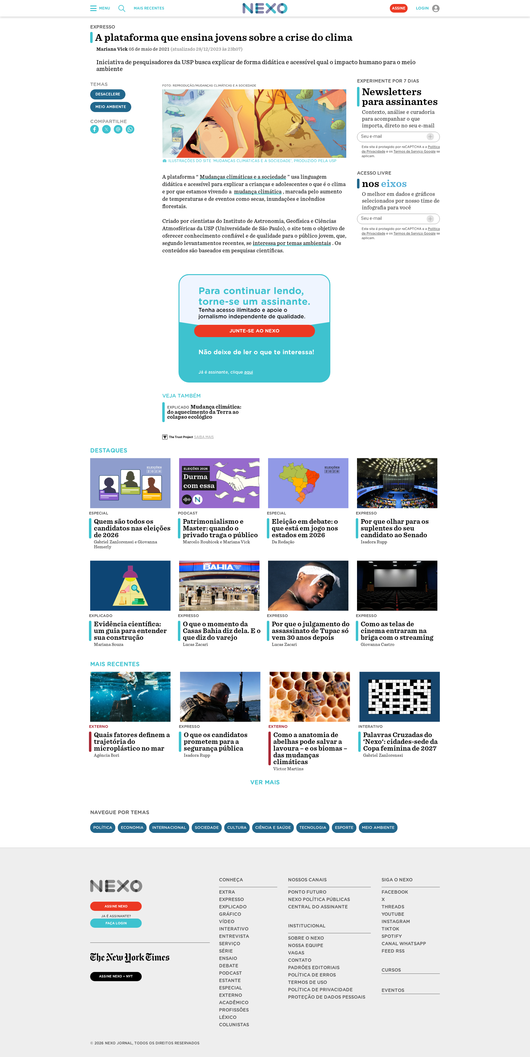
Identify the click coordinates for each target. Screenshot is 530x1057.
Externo (98, 726)
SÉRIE (226, 951)
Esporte (344, 827)
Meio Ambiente (110, 107)
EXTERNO (230, 995)
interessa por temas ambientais (292, 243)
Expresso (366, 513)
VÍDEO (226, 921)
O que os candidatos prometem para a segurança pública (216, 742)
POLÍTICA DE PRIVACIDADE (320, 989)
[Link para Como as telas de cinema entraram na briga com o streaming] (397, 586)
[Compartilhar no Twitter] (106, 129)
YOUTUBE (393, 914)
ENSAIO (228, 958)
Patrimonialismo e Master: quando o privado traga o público (220, 528)
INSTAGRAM (396, 921)
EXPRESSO (231, 899)
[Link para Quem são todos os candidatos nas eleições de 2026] (130, 483)
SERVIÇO (229, 943)
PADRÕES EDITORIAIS (314, 967)
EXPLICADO (233, 906)
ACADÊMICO (233, 1002)
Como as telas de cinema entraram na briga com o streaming (397, 631)
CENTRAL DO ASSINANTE (318, 906)
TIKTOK (390, 929)
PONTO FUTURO (307, 892)
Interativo (370, 726)
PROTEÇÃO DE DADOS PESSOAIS (326, 997)
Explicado (101, 615)
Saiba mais (204, 437)
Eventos (393, 990)
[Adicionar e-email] (430, 136)
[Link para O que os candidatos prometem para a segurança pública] (220, 697)
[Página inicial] (265, 8)
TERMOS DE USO (307, 982)
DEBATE (228, 965)
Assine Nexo (116, 906)
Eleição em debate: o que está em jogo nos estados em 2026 (305, 528)
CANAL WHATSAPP (404, 943)
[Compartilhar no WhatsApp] (130, 129)
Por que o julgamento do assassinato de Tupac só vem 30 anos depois (311, 631)
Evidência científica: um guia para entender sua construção (130, 631)
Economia (132, 827)
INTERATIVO (233, 929)
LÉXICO (227, 1017)
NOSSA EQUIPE (305, 945)
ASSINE (398, 8)
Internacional (169, 827)
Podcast (188, 513)
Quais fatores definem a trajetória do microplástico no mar (132, 742)
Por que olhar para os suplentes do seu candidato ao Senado (395, 528)
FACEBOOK (395, 892)
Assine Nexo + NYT (116, 976)
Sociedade (207, 827)
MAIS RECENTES (149, 8)
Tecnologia (312, 827)
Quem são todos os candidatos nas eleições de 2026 (132, 528)
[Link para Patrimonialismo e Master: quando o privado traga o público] (219, 483)
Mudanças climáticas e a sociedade (243, 177)
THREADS (393, 906)
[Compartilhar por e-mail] (118, 129)
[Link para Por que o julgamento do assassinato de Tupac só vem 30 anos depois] (308, 586)
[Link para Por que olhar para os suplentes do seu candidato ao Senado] (397, 483)
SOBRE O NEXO (306, 938)
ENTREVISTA (234, 936)
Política (102, 827)
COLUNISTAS (234, 1024)
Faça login (116, 923)
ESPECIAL (230, 987)
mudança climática (258, 192)
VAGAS (296, 952)
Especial (98, 513)
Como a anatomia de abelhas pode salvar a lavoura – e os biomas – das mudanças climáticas (310, 748)
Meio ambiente (378, 827)
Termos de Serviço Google (415, 151)
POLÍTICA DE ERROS (312, 975)
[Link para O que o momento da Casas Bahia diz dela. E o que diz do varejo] (219, 586)
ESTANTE (230, 980)
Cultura (237, 827)
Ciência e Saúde (273, 827)
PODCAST (230, 973)
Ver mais (265, 782)
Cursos (391, 970)
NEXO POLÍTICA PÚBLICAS (319, 899)
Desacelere (107, 94)
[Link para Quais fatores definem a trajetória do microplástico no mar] (130, 697)
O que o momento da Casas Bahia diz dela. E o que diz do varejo (222, 631)
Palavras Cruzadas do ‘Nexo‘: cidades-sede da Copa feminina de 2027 (400, 742)
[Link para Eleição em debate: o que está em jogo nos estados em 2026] (308, 483)
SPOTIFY (392, 936)
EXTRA (227, 892)
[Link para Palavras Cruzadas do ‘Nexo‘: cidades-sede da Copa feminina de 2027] (399, 697)
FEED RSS (393, 951)
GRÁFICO (230, 914)
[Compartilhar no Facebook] (94, 129)
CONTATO (299, 960)
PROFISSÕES (234, 1010)
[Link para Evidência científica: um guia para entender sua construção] (130, 586)
